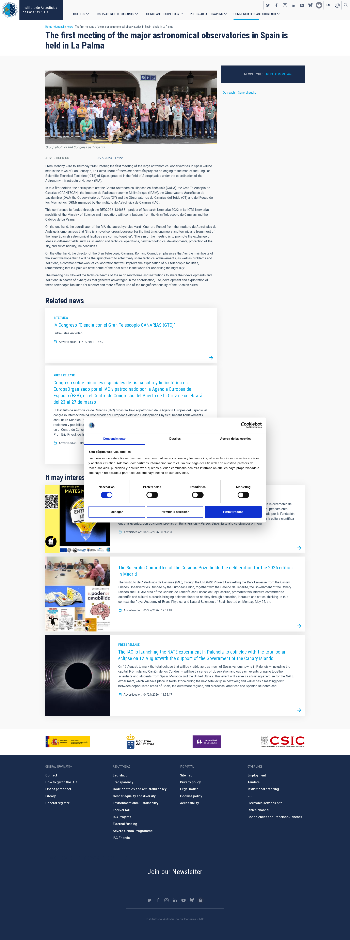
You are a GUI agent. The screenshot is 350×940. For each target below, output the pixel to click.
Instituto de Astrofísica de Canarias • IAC (40, 9)
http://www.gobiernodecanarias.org (140, 742)
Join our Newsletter (175, 872)
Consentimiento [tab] (114, 438)
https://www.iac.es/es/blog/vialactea (319, 5)
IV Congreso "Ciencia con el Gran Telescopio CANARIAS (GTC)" (114, 325)
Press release (64, 375)
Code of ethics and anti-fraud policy (139, 789)
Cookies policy (191, 796)
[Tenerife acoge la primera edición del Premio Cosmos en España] (299, 547)
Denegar (117, 511)
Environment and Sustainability (135, 803)
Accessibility (189, 803)
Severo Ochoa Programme (133, 831)
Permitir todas (233, 511)
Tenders (254, 782)
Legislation (121, 775)
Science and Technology (162, 14)
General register (57, 803)
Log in (337, 5)
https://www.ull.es (207, 742)
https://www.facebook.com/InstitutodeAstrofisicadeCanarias (276, 5)
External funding (125, 824)
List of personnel (58, 789)
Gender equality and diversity (134, 796)
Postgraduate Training (206, 14)
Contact (51, 775)
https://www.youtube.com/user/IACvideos (302, 5)
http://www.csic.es (282, 741)
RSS (251, 796)
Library (50, 796)
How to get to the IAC (61, 782)
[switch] (152, 495)
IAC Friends (121, 838)
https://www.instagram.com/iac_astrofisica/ (285, 5)
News (70, 26)
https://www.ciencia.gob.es (67, 742)
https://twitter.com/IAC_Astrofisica (268, 5)
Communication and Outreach (255, 14)
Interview (60, 317)
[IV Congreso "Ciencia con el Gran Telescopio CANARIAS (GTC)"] (211, 357)
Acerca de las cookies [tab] (235, 438)
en (328, 5)
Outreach (59, 26)
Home (48, 26)
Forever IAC (121, 810)
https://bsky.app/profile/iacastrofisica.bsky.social (310, 5)
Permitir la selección (175, 511)
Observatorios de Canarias (115, 14)
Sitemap (186, 775)
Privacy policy (190, 782)
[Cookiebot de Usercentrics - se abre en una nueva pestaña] (244, 425)
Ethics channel (258, 810)
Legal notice (189, 789)
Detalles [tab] (175, 438)
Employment (257, 775)
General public (247, 92)
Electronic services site (265, 803)
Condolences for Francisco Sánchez (275, 817)
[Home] (9, 10)
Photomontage (279, 74)
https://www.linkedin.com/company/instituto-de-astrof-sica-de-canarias (293, 5)
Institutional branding (263, 789)
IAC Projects (122, 817)
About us (79, 14)
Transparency (123, 782)
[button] (131, 107)
